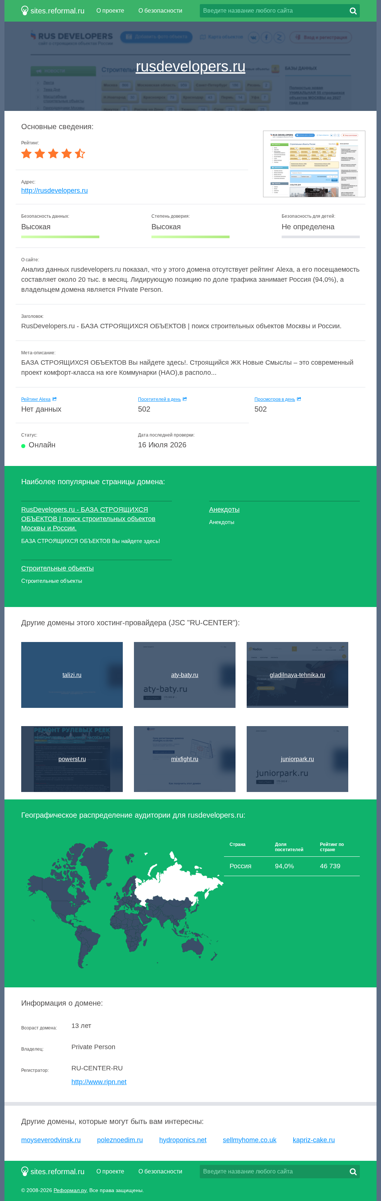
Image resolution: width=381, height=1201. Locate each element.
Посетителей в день (159, 399)
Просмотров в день (274, 399)
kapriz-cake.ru (314, 1140)
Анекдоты (224, 509)
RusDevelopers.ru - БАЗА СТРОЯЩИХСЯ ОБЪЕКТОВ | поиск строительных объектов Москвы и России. (88, 519)
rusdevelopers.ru (191, 66)
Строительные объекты (57, 568)
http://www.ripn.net (99, 1082)
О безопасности (160, 10)
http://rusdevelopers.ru (54, 190)
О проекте (110, 10)
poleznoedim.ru (120, 1140)
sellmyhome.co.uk (249, 1140)
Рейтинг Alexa (36, 399)
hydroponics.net (182, 1140)
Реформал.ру (70, 1190)
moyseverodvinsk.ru (51, 1140)
